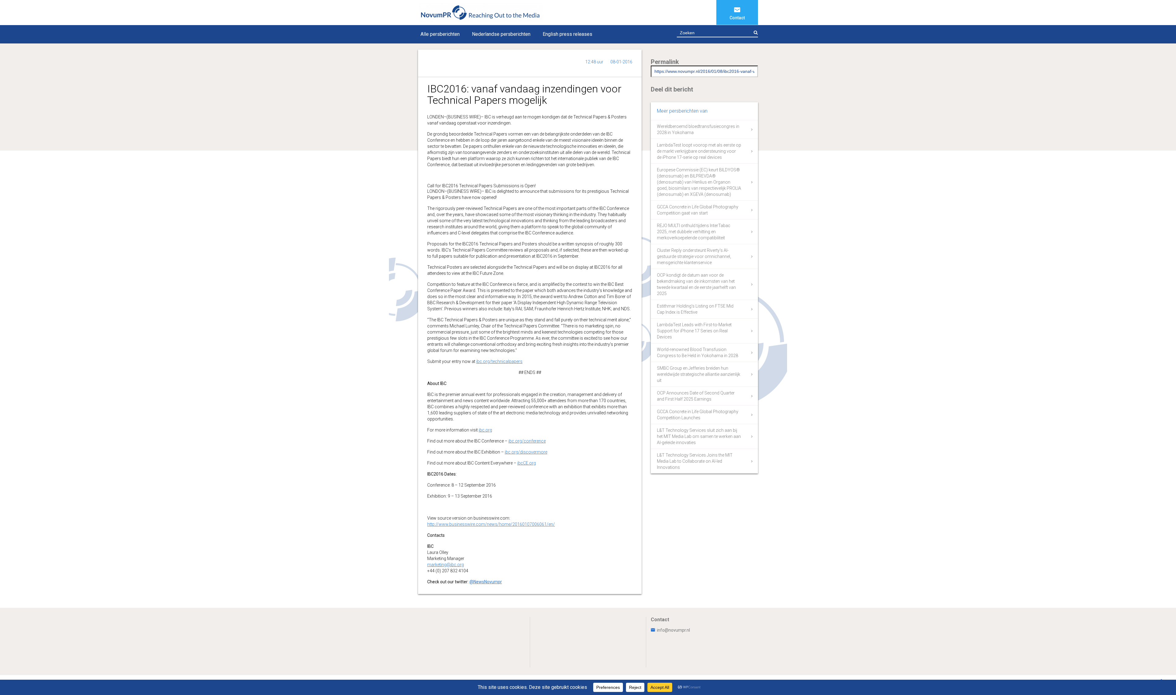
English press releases (567, 34)
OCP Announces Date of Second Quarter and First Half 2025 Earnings (696, 396)
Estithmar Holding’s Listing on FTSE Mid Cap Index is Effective (695, 309)
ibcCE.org (526, 463)
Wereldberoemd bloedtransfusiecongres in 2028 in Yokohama (698, 129)
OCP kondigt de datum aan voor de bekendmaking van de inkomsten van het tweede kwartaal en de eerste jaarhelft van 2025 (696, 284)
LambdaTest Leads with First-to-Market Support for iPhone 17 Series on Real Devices (694, 330)
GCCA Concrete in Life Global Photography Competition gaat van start (697, 209)
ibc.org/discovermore (526, 452)
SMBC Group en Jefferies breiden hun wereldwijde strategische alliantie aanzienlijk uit (698, 374)
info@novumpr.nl (673, 630)
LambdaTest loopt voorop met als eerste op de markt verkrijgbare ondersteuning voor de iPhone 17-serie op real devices (699, 151)
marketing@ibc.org (445, 564)
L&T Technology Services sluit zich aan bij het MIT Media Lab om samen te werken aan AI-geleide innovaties (699, 436)
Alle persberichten (440, 34)
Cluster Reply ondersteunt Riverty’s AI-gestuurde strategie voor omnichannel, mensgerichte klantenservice (694, 256)
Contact (737, 17)
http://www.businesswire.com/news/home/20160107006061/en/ (491, 524)
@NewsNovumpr (485, 581)
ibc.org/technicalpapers (499, 361)
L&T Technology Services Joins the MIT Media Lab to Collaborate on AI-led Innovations (695, 461)
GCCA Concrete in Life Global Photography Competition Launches (697, 414)
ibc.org (485, 430)
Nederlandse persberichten (501, 34)
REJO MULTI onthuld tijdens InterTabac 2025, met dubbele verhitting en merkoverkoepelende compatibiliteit (693, 231)
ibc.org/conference (527, 441)
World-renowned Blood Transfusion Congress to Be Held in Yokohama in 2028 (697, 352)
